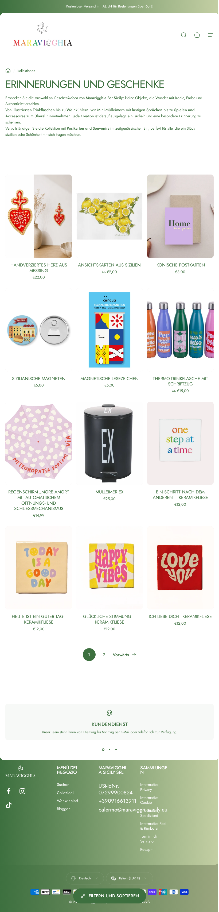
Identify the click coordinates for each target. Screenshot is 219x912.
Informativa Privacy (149, 787)
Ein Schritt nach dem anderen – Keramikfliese (180, 495)
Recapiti (147, 849)
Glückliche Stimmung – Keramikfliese (109, 619)
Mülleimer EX (109, 492)
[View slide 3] (116, 749)
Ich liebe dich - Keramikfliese (180, 616)
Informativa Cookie (149, 800)
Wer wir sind (67, 800)
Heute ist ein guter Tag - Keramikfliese (39, 619)
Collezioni (65, 792)
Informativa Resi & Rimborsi (153, 826)
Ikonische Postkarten (180, 265)
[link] (116, 789)
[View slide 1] (103, 749)
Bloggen (64, 808)
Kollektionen (26, 70)
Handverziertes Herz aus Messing (38, 268)
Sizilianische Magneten (38, 378)
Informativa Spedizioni (149, 813)
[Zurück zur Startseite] (8, 71)
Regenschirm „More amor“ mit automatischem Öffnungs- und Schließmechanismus (38, 500)
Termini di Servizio (148, 839)
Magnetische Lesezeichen (109, 378)
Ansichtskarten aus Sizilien (109, 265)
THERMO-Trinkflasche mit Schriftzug (180, 381)
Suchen (63, 784)
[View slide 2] (109, 749)
